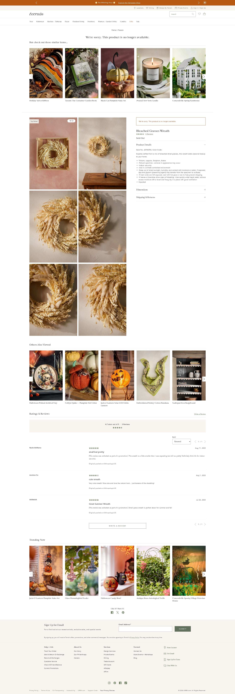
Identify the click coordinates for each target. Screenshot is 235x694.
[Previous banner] (36, 3)
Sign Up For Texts (173, 659)
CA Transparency (58, 690)
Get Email (170, 653)
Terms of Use (45, 690)
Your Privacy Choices (107, 690)
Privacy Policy (134, 637)
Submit (182, 629)
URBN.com (81, 690)
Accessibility (71, 690)
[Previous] (31, 76)
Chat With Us (172, 665)
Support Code (93, 690)
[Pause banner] (205, 3)
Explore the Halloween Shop (129, 3)
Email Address (124, 625)
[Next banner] (198, 3)
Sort (174, 437)
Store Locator (172, 647)
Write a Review (200, 414)
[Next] (203, 76)
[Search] (193, 14)
